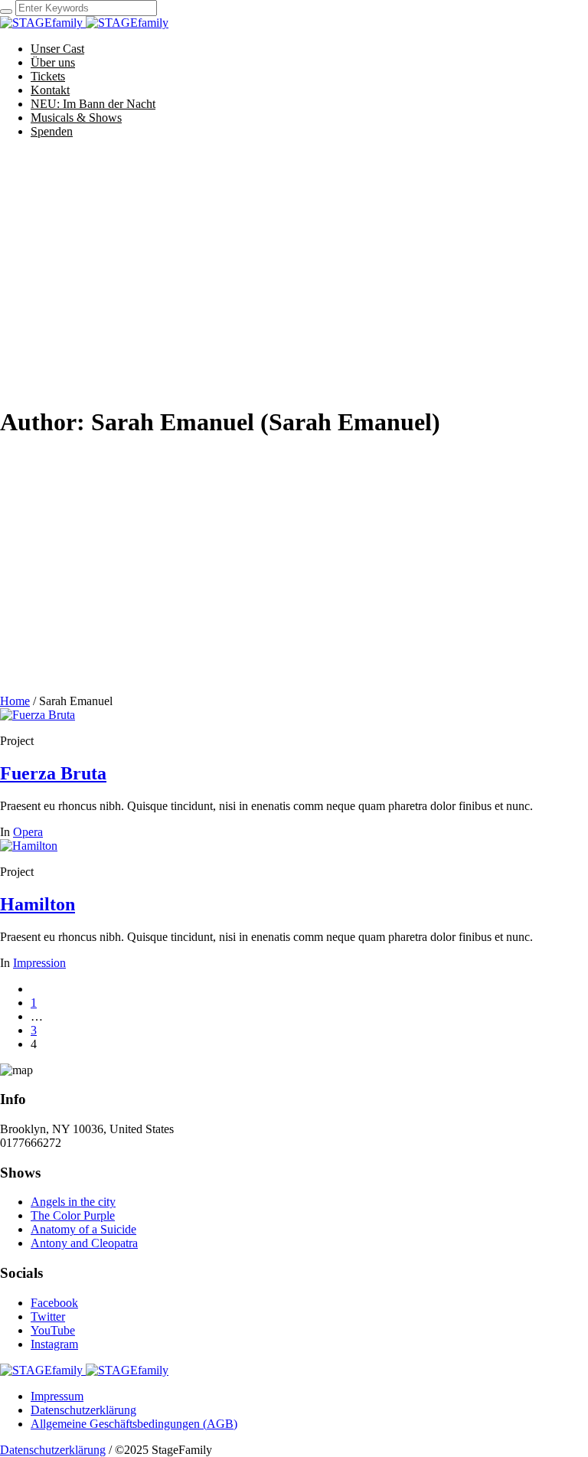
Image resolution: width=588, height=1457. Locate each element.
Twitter (48, 1316)
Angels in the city (73, 1201)
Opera (28, 831)
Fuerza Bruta (53, 773)
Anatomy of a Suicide (83, 1229)
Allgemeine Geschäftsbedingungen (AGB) (134, 1423)
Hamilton (37, 904)
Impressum (57, 1396)
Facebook (54, 1302)
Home (15, 700)
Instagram (54, 1344)
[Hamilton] (28, 845)
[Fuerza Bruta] (37, 714)
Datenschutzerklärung (83, 1409)
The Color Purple (73, 1215)
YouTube (53, 1330)
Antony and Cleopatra (84, 1243)
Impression (39, 962)
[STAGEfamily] (84, 22)
